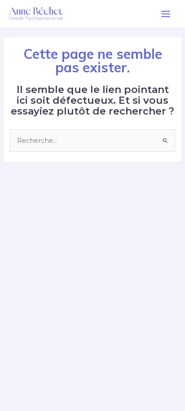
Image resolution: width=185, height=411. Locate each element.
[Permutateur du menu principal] (165, 14)
